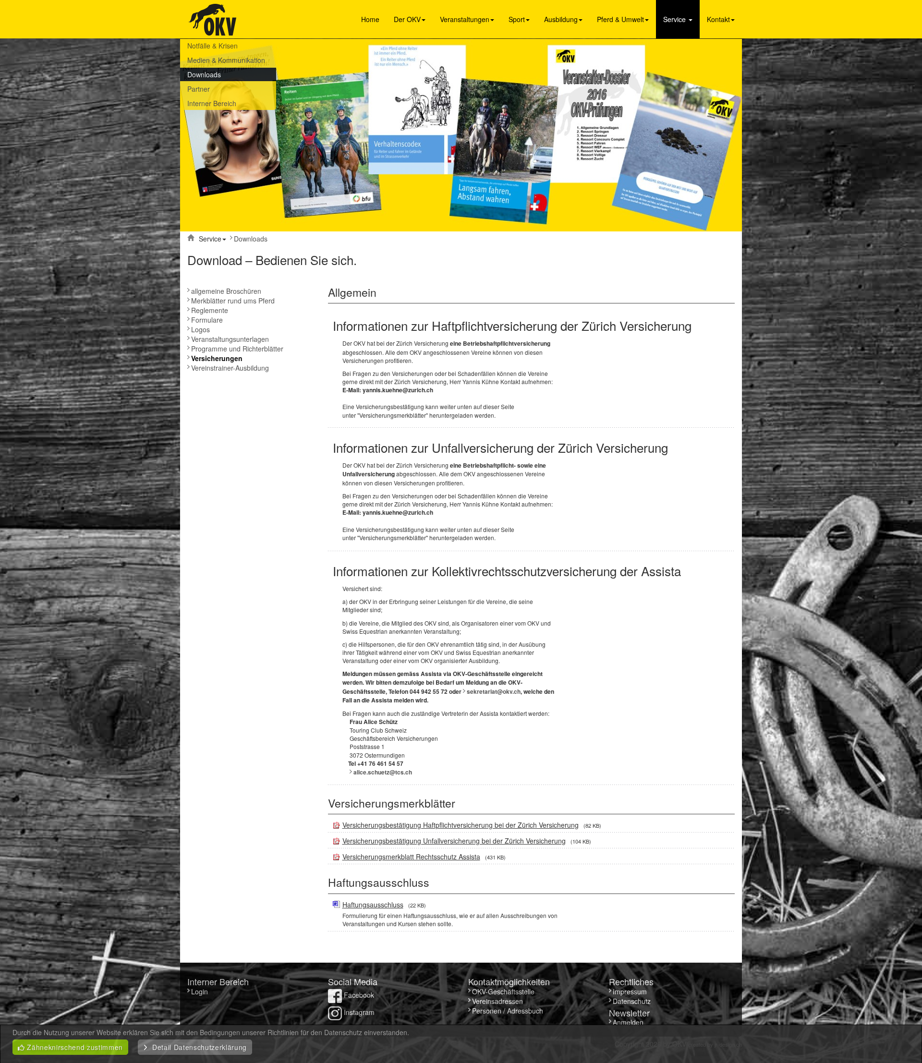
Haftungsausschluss (372, 904)
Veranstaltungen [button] (464, 19)
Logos (200, 329)
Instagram (358, 1012)
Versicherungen (217, 358)
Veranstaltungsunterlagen (230, 339)
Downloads (204, 74)
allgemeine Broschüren (226, 291)
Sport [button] (517, 19)
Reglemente (209, 310)
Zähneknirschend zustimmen (74, 1047)
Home (370, 19)
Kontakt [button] (718, 19)
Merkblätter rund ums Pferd (233, 300)
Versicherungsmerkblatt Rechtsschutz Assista (411, 856)
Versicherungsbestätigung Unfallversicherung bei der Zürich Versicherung (454, 841)
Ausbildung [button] (561, 19)
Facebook (358, 995)
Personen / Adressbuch (507, 1010)
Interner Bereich (211, 103)
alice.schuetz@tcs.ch (382, 772)
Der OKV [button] (407, 19)
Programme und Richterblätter (237, 348)
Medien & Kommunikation (226, 60)
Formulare (207, 320)
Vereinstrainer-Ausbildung (230, 368)
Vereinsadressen (497, 1001)
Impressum (630, 991)
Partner (198, 89)
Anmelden (628, 1022)
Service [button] (675, 19)
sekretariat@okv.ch (494, 691)
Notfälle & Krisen (212, 45)
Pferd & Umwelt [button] (620, 19)
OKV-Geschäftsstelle (503, 991)
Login (200, 991)
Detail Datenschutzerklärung (197, 1047)
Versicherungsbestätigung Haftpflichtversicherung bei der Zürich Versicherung (460, 825)
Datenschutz (632, 1001)
